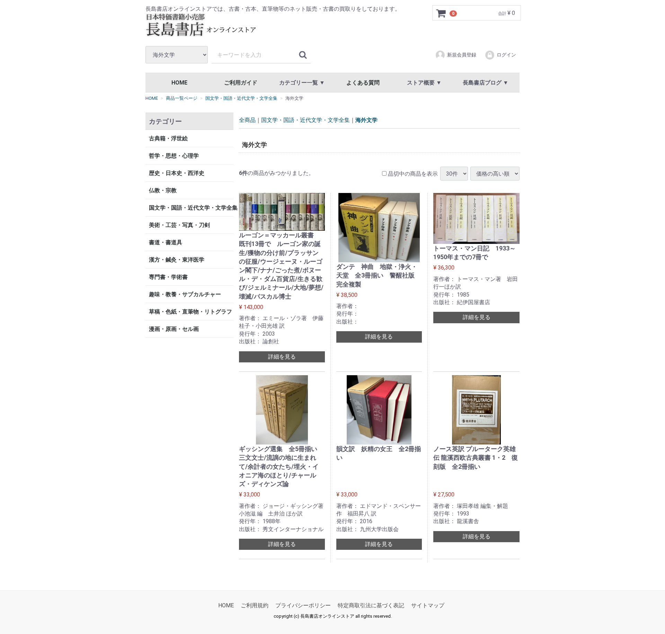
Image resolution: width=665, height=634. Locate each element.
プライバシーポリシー (303, 605)
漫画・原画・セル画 (174, 329)
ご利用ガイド (240, 82)
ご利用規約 (254, 605)
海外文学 (366, 120)
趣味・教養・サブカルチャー (185, 294)
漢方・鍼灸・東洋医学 (176, 259)
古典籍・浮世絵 (168, 138)
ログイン (506, 55)
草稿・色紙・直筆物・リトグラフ (190, 311)
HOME (179, 82)
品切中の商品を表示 (412, 173)
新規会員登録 (461, 55)
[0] (441, 13)
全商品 (247, 120)
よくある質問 (363, 82)
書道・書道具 (165, 242)
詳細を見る (282, 356)
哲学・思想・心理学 (174, 155)
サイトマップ (427, 605)
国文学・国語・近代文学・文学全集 (191, 207)
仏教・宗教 (163, 190)
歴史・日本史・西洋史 (176, 173)
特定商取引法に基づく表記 (371, 605)
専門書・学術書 (168, 277)
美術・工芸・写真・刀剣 (179, 225)
